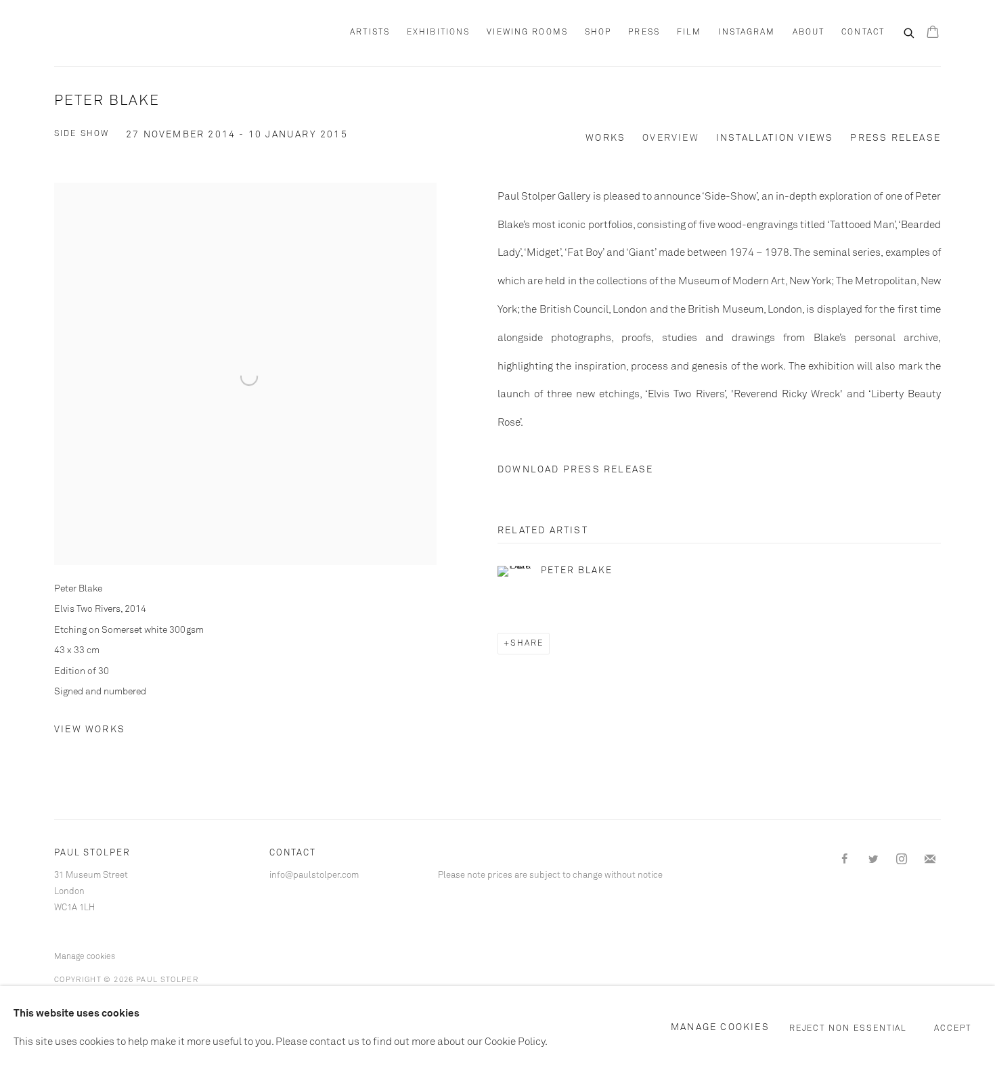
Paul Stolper (128, 33)
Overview (670, 138)
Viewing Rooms (527, 32)
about (809, 32)
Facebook (845, 859)
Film (689, 32)
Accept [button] (952, 1029)
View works (89, 729)
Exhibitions (438, 32)
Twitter (873, 859)
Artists (370, 32)
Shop (598, 32)
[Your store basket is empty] (933, 33)
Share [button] (527, 644)
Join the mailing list (930, 859)
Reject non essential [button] (848, 1029)
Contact (863, 32)
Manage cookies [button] (84, 957)
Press (644, 32)
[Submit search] (910, 31)
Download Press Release (575, 469)
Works (605, 138)
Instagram (746, 32)
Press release (895, 138)
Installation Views (775, 138)
